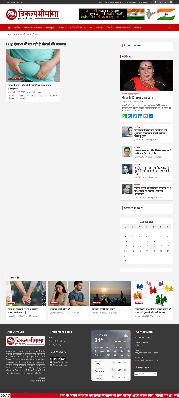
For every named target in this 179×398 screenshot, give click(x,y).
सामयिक (17, 27)
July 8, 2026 (127, 101)
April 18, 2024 (140, 197)
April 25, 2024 (140, 177)
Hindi (141, 373)
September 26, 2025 (16, 92)
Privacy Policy (115, 2)
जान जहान (50, 27)
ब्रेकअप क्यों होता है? (60, 309)
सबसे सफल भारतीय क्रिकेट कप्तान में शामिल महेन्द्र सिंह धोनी (152, 152)
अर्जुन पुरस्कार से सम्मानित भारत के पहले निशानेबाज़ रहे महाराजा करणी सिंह (152, 170)
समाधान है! (62, 27)
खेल (90, 27)
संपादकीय (137, 27)
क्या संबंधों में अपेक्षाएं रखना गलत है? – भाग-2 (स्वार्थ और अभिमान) (153, 310)
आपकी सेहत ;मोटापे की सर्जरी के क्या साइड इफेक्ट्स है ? (29, 86)
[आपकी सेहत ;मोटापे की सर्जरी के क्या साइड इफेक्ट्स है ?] (33, 65)
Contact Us (147, 2)
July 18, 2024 (139, 139)
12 (140, 241)
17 (125, 246)
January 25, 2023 (142, 316)
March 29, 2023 (99, 313)
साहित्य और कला (76, 27)
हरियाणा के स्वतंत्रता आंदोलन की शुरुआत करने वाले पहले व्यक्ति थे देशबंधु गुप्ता (150, 133)
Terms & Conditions (132, 2)
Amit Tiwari (74, 313)
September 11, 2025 (59, 313)
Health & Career (33, 27)
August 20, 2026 (15, 316)
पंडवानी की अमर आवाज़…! (137, 98)
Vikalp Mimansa (34, 92)
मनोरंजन (99, 27)
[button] (98, 351)
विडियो (109, 27)
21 (154, 246)
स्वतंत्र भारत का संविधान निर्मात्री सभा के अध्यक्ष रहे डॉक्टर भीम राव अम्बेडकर (152, 191)
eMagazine (122, 27)
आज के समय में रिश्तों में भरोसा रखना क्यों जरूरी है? (23, 310)
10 (125, 241)
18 (132, 246)
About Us (103, 2)
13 (147, 241)
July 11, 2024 (139, 157)
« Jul (124, 260)
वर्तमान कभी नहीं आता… (104, 309)
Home (51, 337)
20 (147, 246)
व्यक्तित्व (126, 56)
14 (154, 241)
